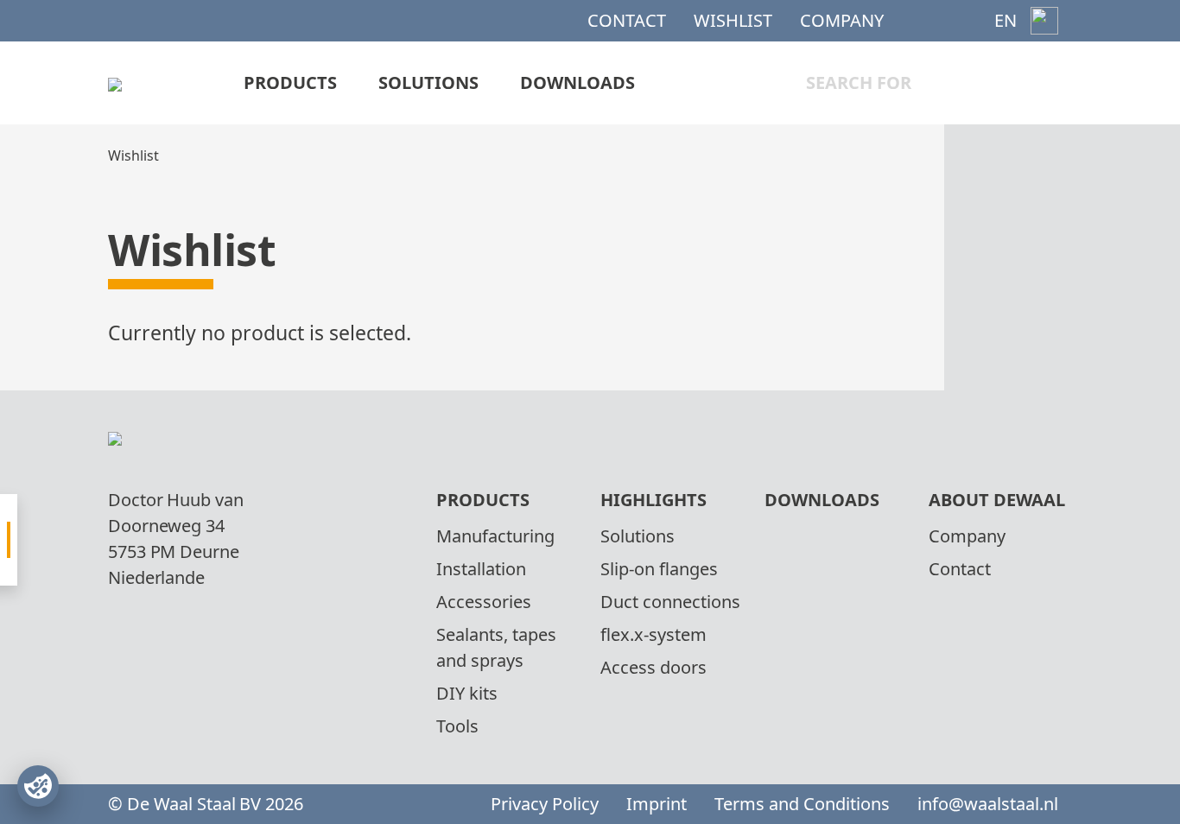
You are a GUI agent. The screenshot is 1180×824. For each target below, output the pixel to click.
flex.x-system (653, 634)
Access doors (653, 667)
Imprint (656, 803)
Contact (626, 20)
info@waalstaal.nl (987, 803)
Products (290, 82)
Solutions (428, 82)
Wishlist (733, 20)
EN (1005, 20)
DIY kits (467, 693)
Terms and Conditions (802, 803)
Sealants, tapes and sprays (496, 647)
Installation (481, 568)
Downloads (577, 82)
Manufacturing (495, 536)
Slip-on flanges (659, 568)
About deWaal (997, 499)
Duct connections (670, 601)
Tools (457, 726)
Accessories (483, 601)
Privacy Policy (545, 803)
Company (842, 20)
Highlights (653, 499)
